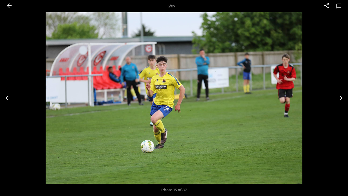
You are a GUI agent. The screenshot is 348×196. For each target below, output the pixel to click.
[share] (327, 6)
